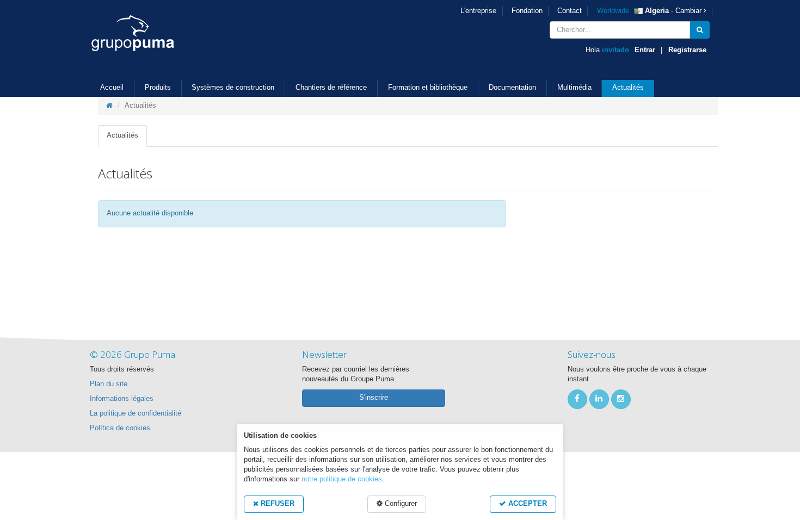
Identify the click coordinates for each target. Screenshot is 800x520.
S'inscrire (373, 397)
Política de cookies (120, 428)
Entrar (645, 50)
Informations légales (121, 399)
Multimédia (574, 87)
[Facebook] (577, 399)
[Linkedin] (599, 399)
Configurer (400, 503)
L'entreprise (478, 11)
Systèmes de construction (233, 87)
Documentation (512, 87)
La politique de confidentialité (135, 413)
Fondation (527, 11)
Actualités (628, 87)
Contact (569, 11)
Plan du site (108, 384)
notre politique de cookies (341, 479)
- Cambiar (650, 11)
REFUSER (276, 503)
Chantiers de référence (331, 87)
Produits (158, 87)
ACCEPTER (526, 503)
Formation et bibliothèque (427, 87)
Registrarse (687, 50)
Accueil (112, 87)
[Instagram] (621, 399)
